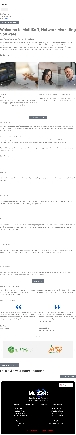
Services (17, 404)
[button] (4, 9)
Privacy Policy (57, 404)
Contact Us (43, 404)
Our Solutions (29, 404)
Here (6, 18)
